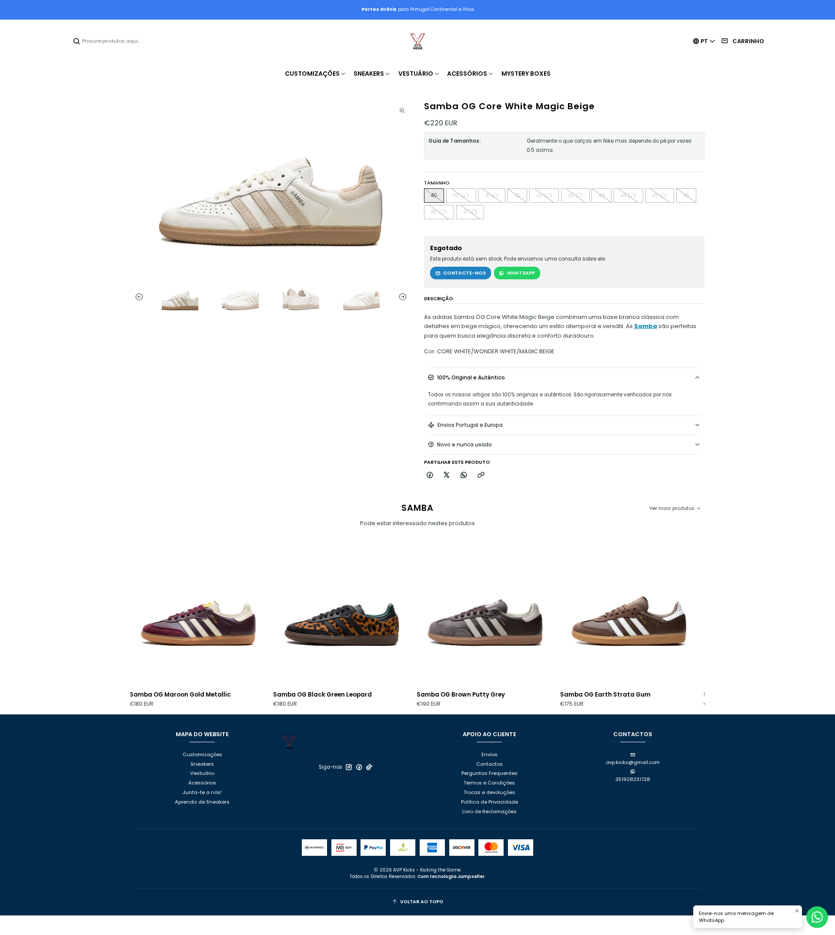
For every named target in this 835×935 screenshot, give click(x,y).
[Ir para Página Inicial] (417, 41)
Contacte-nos (464, 272)
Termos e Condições (489, 782)
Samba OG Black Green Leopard (283, 694)
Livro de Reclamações (489, 811)
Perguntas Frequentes (489, 773)
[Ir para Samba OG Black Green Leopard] (302, 615)
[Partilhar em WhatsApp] (464, 475)
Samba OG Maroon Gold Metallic (141, 694)
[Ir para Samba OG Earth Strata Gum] (589, 615)
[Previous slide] (137, 297)
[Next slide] (404, 297)
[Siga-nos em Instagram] (348, 767)
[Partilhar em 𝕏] (447, 475)
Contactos (489, 764)
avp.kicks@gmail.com (633, 762)
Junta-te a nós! (202, 792)
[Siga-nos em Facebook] (359, 767)
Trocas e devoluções (489, 792)
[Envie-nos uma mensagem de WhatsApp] (817, 917)
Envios (489, 754)
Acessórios (202, 782)
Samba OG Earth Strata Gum (566, 694)
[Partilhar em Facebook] (430, 475)
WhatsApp (521, 272)
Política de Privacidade (489, 801)
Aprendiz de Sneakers (202, 801)
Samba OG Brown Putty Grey (421, 694)
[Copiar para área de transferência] (481, 475)
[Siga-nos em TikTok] (369, 767)
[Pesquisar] (77, 41)
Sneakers (202, 764)
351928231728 (632, 779)
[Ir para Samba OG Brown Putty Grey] (446, 615)
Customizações (202, 754)
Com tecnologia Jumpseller (451, 876)
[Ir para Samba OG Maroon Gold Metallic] (159, 615)
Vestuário (202, 773)
